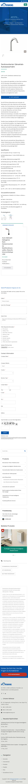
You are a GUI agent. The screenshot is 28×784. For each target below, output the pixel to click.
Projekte (5, 767)
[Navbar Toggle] (25, 4)
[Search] (25, 451)
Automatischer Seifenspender (9, 473)
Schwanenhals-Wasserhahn (9, 566)
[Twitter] (3, 693)
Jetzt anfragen (15, 97)
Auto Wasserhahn (6, 477)
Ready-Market (19, 781)
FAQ (4, 769)
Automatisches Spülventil (8, 486)
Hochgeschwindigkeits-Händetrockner (11, 466)
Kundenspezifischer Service (8, 500)
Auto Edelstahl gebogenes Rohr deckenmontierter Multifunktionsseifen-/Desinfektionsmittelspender (7, 246)
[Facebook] (1, 693)
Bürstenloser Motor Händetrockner (10, 462)
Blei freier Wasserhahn (8, 573)
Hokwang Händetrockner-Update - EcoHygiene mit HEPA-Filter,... (14, 745)
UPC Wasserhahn (6, 570)
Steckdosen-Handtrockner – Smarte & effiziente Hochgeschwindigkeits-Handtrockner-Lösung (13, 730)
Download (8, 519)
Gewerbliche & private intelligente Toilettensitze (10, 496)
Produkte (5, 764)
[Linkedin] (5, 693)
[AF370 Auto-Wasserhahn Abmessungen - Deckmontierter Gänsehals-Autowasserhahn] (4, 217)
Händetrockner (5, 658)
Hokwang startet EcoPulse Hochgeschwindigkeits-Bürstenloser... (14, 723)
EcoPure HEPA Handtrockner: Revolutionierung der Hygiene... (13, 738)
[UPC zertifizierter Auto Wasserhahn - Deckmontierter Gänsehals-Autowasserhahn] (11, 217)
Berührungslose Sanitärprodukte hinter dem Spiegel (11, 491)
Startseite (5, 759)
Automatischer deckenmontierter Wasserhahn (14, 24)
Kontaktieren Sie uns (20, 658)
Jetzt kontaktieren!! (14, 674)
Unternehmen (6, 761)
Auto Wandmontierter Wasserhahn (10, 482)
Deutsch (25, 1)
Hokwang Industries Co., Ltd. (16, 779)
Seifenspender (19, 656)
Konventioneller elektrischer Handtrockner (12, 470)
